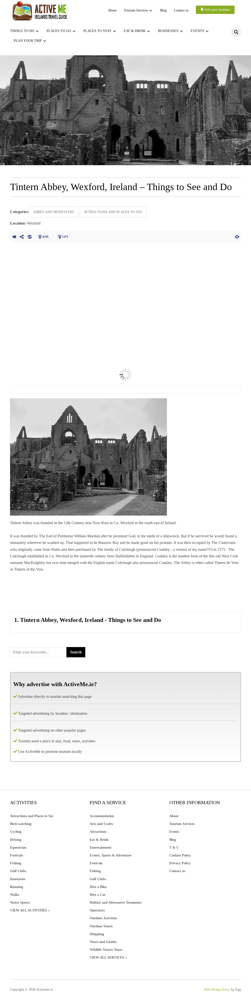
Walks (14, 895)
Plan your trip (28, 41)
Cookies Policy (180, 855)
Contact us (181, 10)
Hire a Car (98, 895)
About (112, 10)
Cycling (15, 832)
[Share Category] (30, 236)
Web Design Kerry (217, 989)
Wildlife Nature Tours (106, 950)
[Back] (14, 236)
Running (16, 887)
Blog (163, 10)
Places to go (59, 31)
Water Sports (20, 902)
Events (197, 31)
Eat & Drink (99, 840)
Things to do (22, 31)
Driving (15, 840)
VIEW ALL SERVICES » (108, 957)
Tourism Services (136, 10)
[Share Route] (22, 236)
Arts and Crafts (101, 824)
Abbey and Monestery (53, 212)
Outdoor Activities (103, 918)
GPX (65, 236)
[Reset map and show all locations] (237, 236)
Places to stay (97, 31)
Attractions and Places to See (113, 212)
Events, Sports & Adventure (110, 855)
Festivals (16, 855)
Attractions (98, 832)
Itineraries (17, 879)
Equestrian (18, 847)
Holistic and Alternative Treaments (115, 902)
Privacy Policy (180, 863)
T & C (174, 847)
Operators (97, 910)
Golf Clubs (18, 871)
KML (45, 236)
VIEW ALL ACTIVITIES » (30, 910)
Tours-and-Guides (103, 942)
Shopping (97, 934)
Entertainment (101, 847)
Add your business (216, 9)
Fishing (15, 863)
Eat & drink (135, 31)
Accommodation (102, 816)
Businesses (168, 31)
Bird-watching (20, 824)
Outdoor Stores (101, 926)
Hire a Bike (98, 887)
